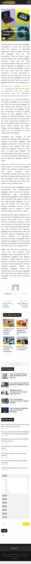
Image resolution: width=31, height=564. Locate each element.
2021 (4, 510)
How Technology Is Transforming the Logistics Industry (19, 400)
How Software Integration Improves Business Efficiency (19, 409)
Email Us (14, 548)
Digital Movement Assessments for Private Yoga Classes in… (18, 391)
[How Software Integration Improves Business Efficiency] (5, 410)
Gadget (6, 24)
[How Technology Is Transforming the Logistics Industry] (5, 401)
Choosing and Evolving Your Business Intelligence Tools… (20, 383)
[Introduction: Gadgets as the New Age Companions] (8, 340)
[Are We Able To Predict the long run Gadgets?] (22, 340)
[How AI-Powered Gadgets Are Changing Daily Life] (22, 323)
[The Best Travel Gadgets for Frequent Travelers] (8, 323)
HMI (3, 535)
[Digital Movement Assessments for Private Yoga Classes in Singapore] (5, 392)
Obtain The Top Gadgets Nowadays (7, 305)
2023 (4, 503)
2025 (4, 495)
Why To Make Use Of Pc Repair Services (22, 305)
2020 (4, 513)
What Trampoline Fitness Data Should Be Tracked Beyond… (18, 375)
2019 (4, 517)
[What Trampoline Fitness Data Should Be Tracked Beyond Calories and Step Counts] (5, 376)
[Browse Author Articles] (15, 287)
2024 (4, 499)
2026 (4, 476)
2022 (4, 506)
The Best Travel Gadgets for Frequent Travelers (14, 468)
